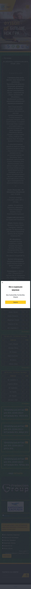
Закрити (15, 302)
